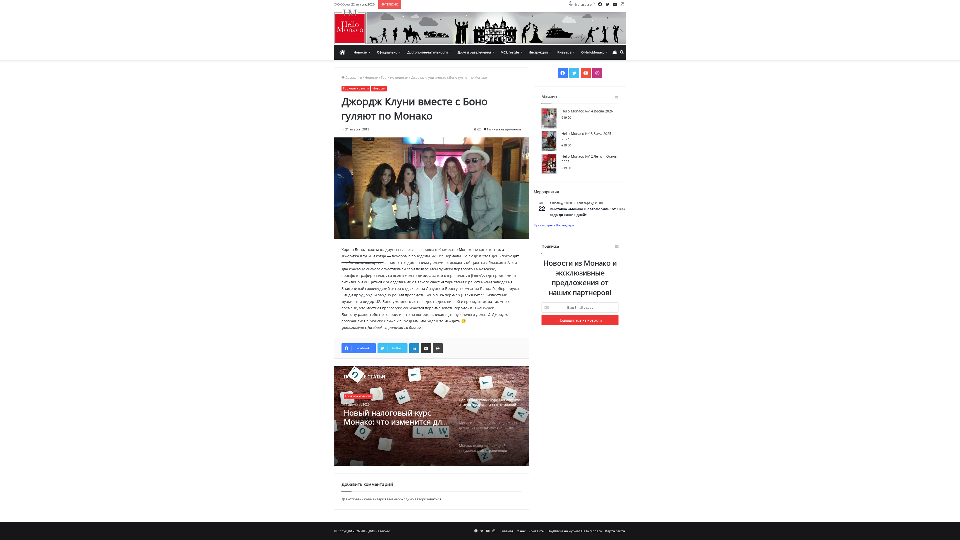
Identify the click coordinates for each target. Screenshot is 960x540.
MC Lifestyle (510, 52)
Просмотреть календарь (554, 224)
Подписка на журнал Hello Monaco (575, 531)
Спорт (349, 396)
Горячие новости (394, 77)
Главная (507, 531)
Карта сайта (615, 531)
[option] (431, 416)
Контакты (536, 531)
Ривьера (565, 52)
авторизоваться (427, 499)
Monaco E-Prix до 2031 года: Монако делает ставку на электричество (394, 417)
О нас (521, 531)
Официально (387, 52)
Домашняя (353, 77)
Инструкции (538, 52)
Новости (360, 52)
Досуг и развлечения (474, 52)
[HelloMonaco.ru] (480, 26)
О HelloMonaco (592, 52)
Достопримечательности (427, 52)
